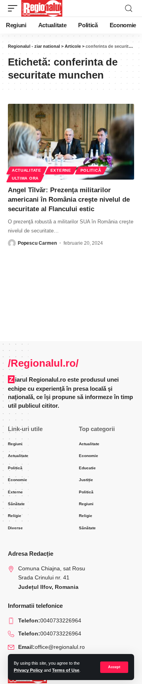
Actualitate (26, 170)
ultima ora (25, 178)
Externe (60, 170)
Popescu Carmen (37, 243)
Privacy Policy (28, 670)
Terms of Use (65, 670)
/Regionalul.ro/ (43, 363)
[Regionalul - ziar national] (41, 8)
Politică (90, 170)
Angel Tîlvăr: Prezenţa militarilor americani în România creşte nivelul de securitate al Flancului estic (69, 199)
